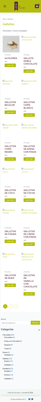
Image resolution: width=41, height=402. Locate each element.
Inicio (4, 19)
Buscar (3, 319)
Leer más (10, 65)
